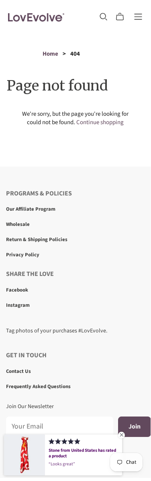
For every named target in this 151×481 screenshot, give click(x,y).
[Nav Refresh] (138, 17)
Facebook (17, 290)
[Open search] (104, 17)
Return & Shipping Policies (36, 239)
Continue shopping (100, 122)
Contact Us (18, 371)
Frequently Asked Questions (38, 386)
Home (50, 54)
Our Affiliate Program (30, 209)
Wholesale (18, 224)
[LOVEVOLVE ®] (36, 16)
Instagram (18, 305)
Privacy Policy (22, 254)
